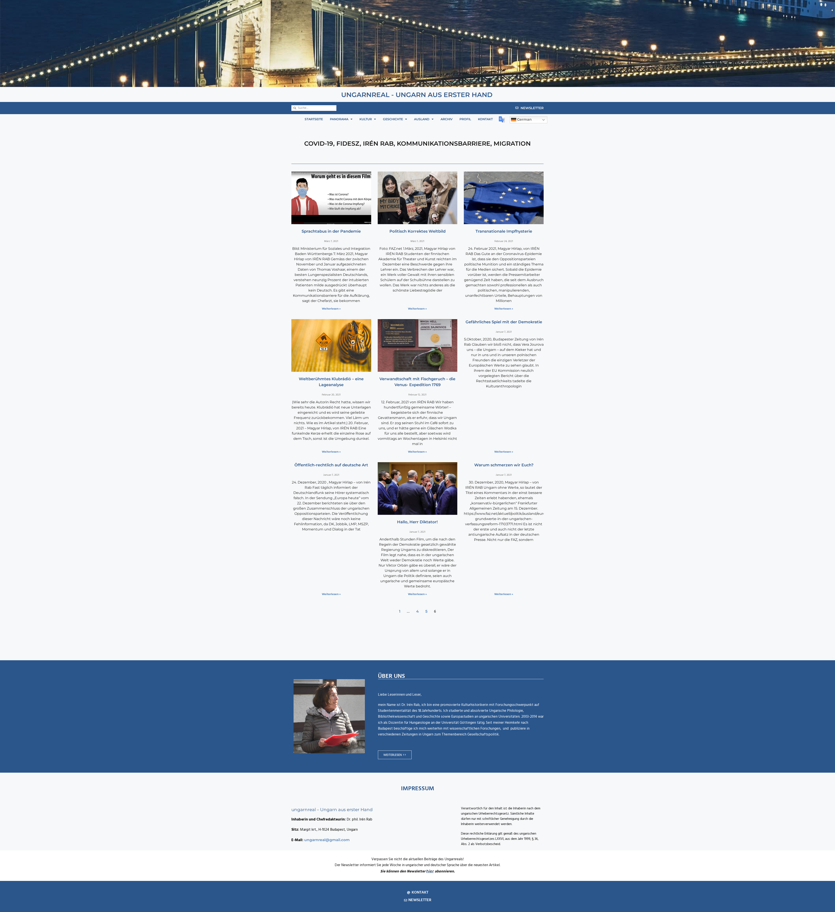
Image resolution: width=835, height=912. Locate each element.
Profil (465, 119)
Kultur (365, 119)
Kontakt (485, 119)
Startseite (314, 119)
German (524, 120)
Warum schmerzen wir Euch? (503, 465)
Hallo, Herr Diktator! (417, 522)
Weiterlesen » (331, 308)
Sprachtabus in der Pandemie (331, 231)
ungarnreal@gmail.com (327, 840)
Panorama (339, 119)
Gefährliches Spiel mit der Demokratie (504, 322)
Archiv (447, 119)
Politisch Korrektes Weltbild (417, 231)
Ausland (421, 119)
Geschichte (393, 119)
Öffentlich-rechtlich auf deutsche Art (331, 465)
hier (430, 871)
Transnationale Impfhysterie (504, 231)
